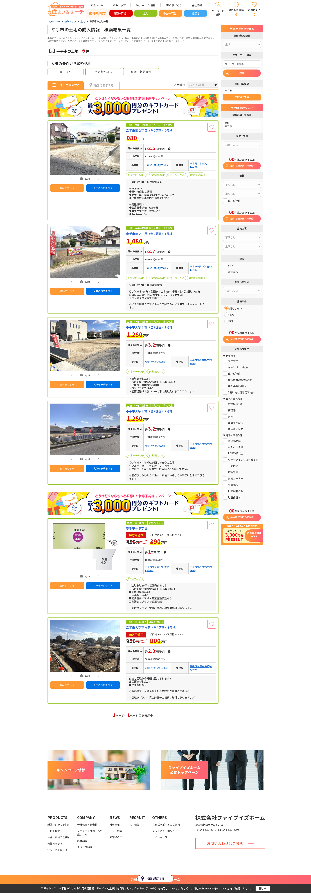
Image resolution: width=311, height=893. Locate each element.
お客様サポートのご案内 (166, 824)
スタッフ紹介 (84, 847)
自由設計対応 (235, 429)
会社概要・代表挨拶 (88, 824)
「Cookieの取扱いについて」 (215, 888)
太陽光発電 (234, 440)
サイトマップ (159, 837)
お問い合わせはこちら (225, 843)
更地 (230, 266)
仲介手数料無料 (237, 386)
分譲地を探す (55, 843)
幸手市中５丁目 (136, 528)
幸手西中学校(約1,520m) (198, 165)
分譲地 (195, 13)
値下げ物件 (234, 200)
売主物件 (65, 72)
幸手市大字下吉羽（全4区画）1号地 (150, 627)
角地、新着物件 (141, 72)
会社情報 (197, 5)
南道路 (232, 410)
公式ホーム (97, 5)
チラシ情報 (116, 831)
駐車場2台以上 (236, 404)
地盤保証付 (234, 497)
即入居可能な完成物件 (240, 380)
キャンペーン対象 (238, 367)
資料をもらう (67, 188)
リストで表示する (68, 85)
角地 (230, 416)
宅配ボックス (235, 447)
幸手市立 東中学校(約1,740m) (201, 668)
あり (231, 314)
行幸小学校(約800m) (155, 361)
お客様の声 (116, 837)
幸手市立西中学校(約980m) (201, 362)
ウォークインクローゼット (243, 459)
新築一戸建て (121, 13)
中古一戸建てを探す (59, 837)
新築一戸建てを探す (59, 824)
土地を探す (54, 831)
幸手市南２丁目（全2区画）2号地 (149, 130)
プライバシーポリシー (164, 831)
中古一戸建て (170, 13)
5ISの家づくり (174, 5)
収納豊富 (233, 472)
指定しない (235, 308)
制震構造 (233, 485)
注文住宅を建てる (58, 850)
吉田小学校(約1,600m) (156, 668)
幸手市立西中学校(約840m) (201, 568)
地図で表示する (104, 85)
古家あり (233, 272)
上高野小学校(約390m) (156, 165)
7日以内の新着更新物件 (241, 392)
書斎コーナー (235, 478)
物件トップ (119, 5)
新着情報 (115, 824)
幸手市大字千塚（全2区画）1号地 (149, 327)
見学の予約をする (103, 188)
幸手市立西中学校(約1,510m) (201, 268)
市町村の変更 (242, 97)
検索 (242, 73)
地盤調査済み (235, 491)
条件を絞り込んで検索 (242, 165)
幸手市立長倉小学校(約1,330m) (157, 568)
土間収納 (233, 466)
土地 (145, 13)
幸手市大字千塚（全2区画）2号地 (149, 411)
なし (231, 321)
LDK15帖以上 (235, 453)
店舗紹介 (82, 841)
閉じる (262, 888)
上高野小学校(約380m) (156, 268)
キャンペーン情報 (146, 5)
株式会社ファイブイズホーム (230, 818)
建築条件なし (103, 72)
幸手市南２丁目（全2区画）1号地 (149, 234)
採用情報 (134, 824)
